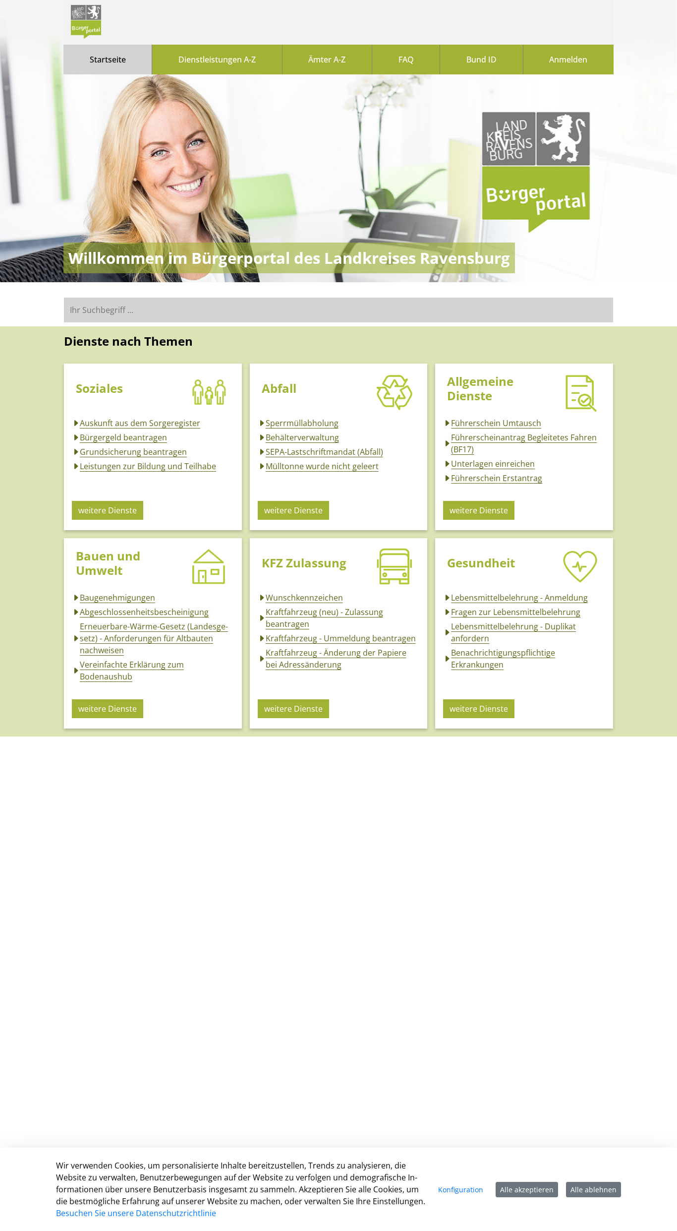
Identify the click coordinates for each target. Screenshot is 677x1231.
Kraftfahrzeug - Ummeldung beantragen (341, 638)
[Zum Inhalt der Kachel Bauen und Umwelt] (209, 567)
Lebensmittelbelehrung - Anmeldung (519, 597)
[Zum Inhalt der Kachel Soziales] (209, 392)
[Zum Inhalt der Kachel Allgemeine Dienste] (580, 392)
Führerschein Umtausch (496, 423)
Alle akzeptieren (527, 1189)
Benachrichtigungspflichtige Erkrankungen (503, 658)
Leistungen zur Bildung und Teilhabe (148, 466)
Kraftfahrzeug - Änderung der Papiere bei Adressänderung (336, 658)
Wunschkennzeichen (304, 597)
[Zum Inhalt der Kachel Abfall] (394, 392)
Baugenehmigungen (117, 597)
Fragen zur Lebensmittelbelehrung (515, 612)
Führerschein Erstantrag (496, 478)
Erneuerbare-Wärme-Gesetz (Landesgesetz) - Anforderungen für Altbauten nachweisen (154, 638)
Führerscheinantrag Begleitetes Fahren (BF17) (524, 443)
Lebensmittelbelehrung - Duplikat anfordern (513, 632)
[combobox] (338, 310)
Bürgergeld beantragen (123, 437)
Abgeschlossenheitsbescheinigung (144, 612)
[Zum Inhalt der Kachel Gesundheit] (580, 567)
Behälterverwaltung (302, 437)
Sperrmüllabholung (302, 423)
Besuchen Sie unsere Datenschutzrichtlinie (136, 1213)
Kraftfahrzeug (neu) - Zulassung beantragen (324, 618)
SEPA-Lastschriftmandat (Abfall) (324, 451)
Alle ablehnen (593, 1189)
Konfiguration (460, 1189)
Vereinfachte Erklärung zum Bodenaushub (132, 670)
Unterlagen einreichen (493, 463)
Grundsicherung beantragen (133, 451)
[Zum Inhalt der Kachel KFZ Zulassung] (394, 567)
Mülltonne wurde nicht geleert (322, 466)
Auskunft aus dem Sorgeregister (140, 423)
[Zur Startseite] (86, 22)
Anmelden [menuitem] (568, 59)
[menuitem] (107, 59)
